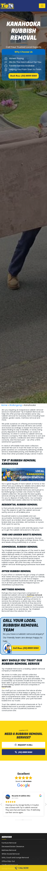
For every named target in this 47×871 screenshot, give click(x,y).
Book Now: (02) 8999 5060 (23, 75)
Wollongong (15, 405)
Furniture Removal (9, 843)
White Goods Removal (10, 854)
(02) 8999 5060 (25, 752)
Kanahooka (6, 687)
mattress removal (34, 595)
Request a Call (25, 745)
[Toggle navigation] (42, 5)
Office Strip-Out (8, 861)
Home (4, 405)
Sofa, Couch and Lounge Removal (15, 857)
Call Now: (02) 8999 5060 (26, 648)
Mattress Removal (9, 850)
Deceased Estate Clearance (13, 846)
